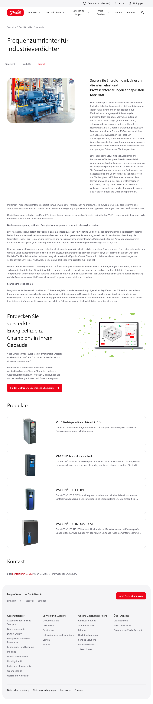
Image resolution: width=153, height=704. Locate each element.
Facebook (29, 600)
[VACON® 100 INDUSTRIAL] (29, 533)
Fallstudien (48, 630)
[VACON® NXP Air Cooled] (29, 465)
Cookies (78, 690)
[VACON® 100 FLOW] (29, 499)
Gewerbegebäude (16, 628)
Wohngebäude (14, 670)
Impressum (65, 690)
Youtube (42, 600)
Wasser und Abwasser (18, 675)
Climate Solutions (87, 620)
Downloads (48, 625)
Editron (82, 630)
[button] (119, 3)
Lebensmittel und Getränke (20, 646)
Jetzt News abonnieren (131, 595)
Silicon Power (85, 649)
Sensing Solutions (87, 639)
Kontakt (42, 63)
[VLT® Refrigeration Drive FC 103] (29, 431)
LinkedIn (11, 600)
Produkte (26, 63)
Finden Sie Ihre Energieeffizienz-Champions (32, 387)
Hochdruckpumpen (88, 634)
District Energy (14, 633)
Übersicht (10, 63)
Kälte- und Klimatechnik (19, 666)
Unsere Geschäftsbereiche (92, 615)
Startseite (11, 27)
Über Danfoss (121, 615)
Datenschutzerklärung (18, 690)
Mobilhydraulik (15, 661)
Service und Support (54, 615)
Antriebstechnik (86, 625)
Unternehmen (121, 620)
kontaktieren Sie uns (22, 573)
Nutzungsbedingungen (44, 690)
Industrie (40, 27)
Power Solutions (86, 644)
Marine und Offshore (17, 656)
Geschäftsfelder (26, 27)
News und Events (122, 625)
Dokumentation (51, 620)
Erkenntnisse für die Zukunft (128, 630)
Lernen (46, 639)
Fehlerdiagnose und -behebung (58, 634)
